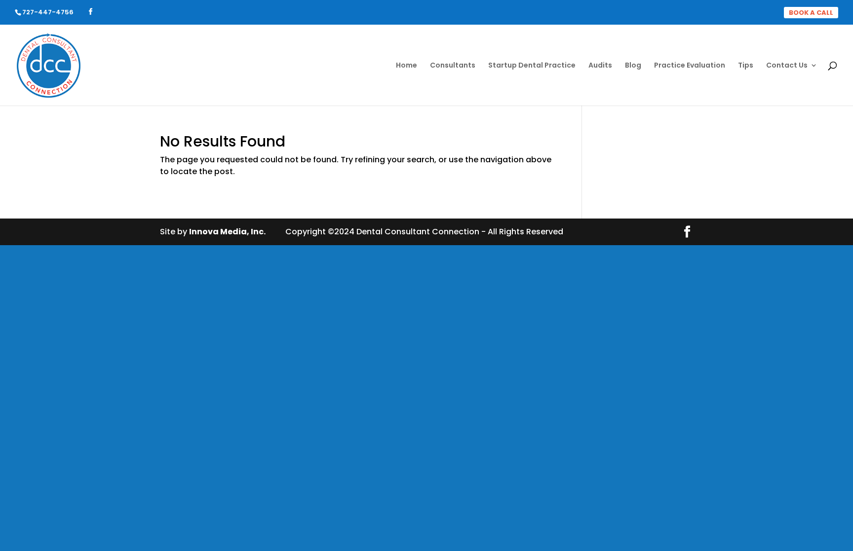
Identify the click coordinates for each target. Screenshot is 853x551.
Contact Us (787, 66)
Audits (600, 66)
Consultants (452, 66)
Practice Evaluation (689, 66)
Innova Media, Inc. (227, 231)
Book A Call (811, 12)
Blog (633, 66)
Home (406, 66)
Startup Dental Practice (532, 66)
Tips (745, 66)
